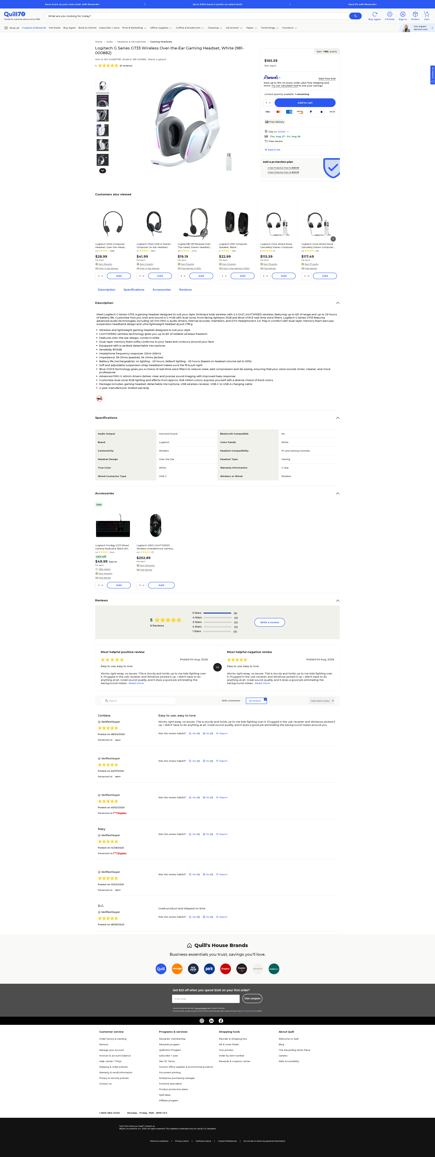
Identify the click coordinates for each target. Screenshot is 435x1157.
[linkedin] (211, 1020)
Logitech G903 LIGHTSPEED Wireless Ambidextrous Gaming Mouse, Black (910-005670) (155, 547)
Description (106, 289)
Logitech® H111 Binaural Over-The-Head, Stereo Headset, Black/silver (194, 245)
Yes (194, 733)
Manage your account (111, 1050)
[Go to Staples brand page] (226, 970)
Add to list (274, 149)
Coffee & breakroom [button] (188, 27)
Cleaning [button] (213, 27)
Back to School (87, 27)
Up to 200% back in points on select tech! (217, 4)
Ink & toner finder (229, 1044)
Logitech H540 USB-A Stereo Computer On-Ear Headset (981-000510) (154, 245)
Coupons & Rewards (34, 27)
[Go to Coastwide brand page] (177, 970)
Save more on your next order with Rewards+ (72, 4)
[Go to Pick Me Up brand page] (193, 970)
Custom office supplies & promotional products (186, 1066)
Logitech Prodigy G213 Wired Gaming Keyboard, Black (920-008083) (112, 547)
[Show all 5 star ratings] (217, 613)
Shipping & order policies (113, 1066)
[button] (355, 16)
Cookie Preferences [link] (227, 1141)
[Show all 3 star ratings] (218, 622)
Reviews (185, 289)
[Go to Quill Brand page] (161, 970)
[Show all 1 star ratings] (217, 631)
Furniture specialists (170, 1083)
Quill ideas (165, 1094)
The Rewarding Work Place (294, 1050)
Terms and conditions (201, 1008)
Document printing (170, 1072)
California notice (203, 1141)
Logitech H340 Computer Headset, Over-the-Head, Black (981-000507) (110, 245)
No (208, 733)
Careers (283, 1055)
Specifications (134, 289)
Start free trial (327, 78)
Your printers (226, 1050)
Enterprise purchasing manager (177, 1078)
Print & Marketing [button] (132, 27)
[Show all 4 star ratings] (218, 617)
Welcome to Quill (288, 1038)
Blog (281, 1044)
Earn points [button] (327, 51)
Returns (103, 1044)
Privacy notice (182, 1141)
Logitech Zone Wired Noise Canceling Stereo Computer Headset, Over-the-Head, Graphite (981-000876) (317, 245)
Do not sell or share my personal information (264, 1141)
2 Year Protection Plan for (283, 168)
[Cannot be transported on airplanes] (101, 399)
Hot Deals (55, 27)
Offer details (104, 569)
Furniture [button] (287, 27)
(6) (235, 613)
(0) (236, 617)
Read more (136, 683)
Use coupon (252, 998)
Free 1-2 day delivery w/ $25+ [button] (236, 268)
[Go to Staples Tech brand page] (242, 970)
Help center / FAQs (110, 1061)
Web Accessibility (289, 1061)
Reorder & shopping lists (233, 1038)
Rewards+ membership (172, 1038)
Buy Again (69, 27)
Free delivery (276, 121)
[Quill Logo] (14, 14)
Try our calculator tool (284, 85)
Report (223, 733)
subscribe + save (109, 27)
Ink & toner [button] (232, 27)
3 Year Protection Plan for (283, 172)
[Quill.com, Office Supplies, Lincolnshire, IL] (107, 1127)
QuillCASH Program (170, 1050)
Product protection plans (173, 1089)
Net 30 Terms (167, 1061)
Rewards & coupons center (234, 1061)
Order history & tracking (112, 1038)
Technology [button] (268, 27)
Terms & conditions (159, 1141)
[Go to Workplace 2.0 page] (274, 970)
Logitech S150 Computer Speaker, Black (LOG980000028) (233, 245)
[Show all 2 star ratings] (218, 627)
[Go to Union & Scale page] (258, 970)
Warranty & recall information (115, 1072)
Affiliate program (168, 1100)
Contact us (105, 1083)
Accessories (162, 289)
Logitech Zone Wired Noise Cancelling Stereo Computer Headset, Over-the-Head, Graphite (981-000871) (276, 245)
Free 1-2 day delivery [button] (108, 268)
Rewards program (169, 1044)
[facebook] (221, 1020)
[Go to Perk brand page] (209, 970)
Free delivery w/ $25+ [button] (191, 268)
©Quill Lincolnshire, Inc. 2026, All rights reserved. (142, 1128)
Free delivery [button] (270, 268)
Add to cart (305, 102)
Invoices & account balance (115, 1055)
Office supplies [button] (159, 27)
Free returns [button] (275, 141)
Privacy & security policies (114, 1078)
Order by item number (231, 1055)
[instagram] (202, 1020)
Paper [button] (250, 27)
